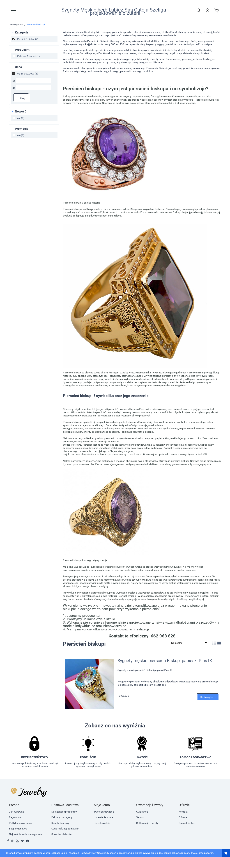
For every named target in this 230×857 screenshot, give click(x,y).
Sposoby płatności (61, 834)
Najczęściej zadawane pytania (26, 834)
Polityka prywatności (20, 823)
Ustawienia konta (103, 817)
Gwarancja (142, 811)
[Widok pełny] (219, 643)
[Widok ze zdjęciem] (214, 643)
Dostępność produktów (64, 811)
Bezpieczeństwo (18, 828)
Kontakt (183, 811)
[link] (34, 39)
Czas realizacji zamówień (65, 828)
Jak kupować (16, 811)
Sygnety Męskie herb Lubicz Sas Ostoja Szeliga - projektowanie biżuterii (115, 11)
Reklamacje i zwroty (147, 823)
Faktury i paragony (61, 817)
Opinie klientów (187, 823)
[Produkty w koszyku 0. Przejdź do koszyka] (216, 10)
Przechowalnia (102, 823)
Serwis (140, 817)
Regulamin (15, 817)
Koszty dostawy (60, 823)
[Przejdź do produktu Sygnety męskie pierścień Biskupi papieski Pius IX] (89, 684)
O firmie (183, 817)
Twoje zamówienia (104, 811)
